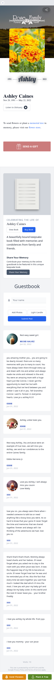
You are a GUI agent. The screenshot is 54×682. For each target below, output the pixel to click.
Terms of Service (34, 670)
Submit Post (27, 318)
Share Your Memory (18, 272)
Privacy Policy (19, 670)
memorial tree (37, 123)
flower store (34, 127)
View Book (13, 229)
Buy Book (29, 229)
